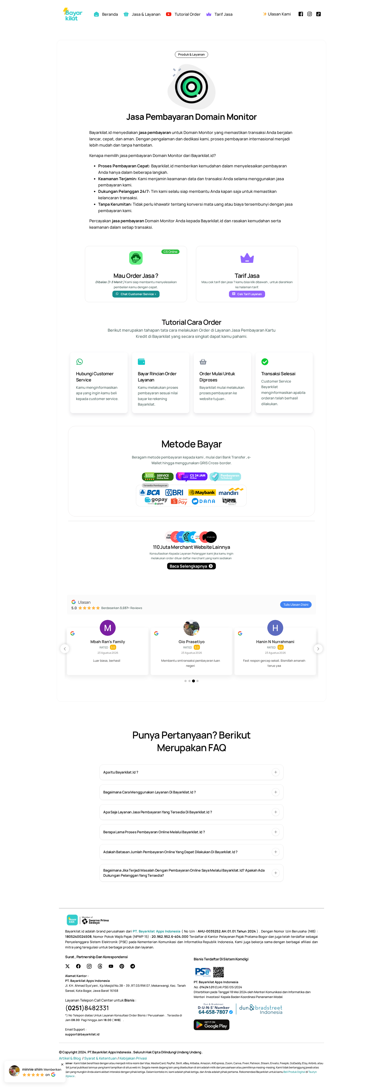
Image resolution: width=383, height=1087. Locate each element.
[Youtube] (111, 966)
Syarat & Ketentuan (100, 1058)
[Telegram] (132, 966)
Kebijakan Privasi (133, 1058)
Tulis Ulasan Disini (295, 604)
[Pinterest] (121, 966)
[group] (108, 651)
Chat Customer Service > (138, 294)
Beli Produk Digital (294, 1072)
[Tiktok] (318, 13)
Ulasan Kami (279, 14)
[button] (318, 648)
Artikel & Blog (70, 1058)
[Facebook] (300, 13)
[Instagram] (309, 13)
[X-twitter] (67, 966)
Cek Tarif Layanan (249, 294)
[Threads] (100, 966)
